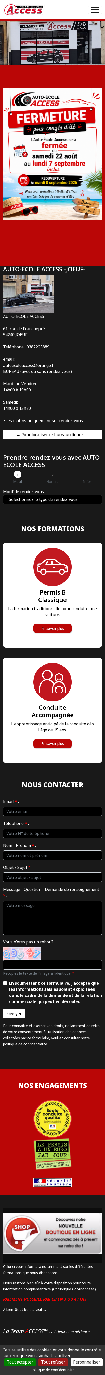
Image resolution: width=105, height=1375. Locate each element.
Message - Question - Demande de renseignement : (51, 892)
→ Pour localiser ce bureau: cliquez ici (52, 434)
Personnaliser (86, 1362)
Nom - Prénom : (19, 845)
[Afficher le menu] (95, 10)
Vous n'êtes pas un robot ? (28, 942)
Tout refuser (53, 1362)
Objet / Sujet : (17, 867)
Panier (72, 9)
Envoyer (14, 1013)
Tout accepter (20, 1362)
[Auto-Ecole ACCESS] (24, 9)
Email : (11, 801)
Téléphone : (16, 823)
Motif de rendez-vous (23, 491)
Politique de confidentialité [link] (52, 1369)
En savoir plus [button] (52, 628)
